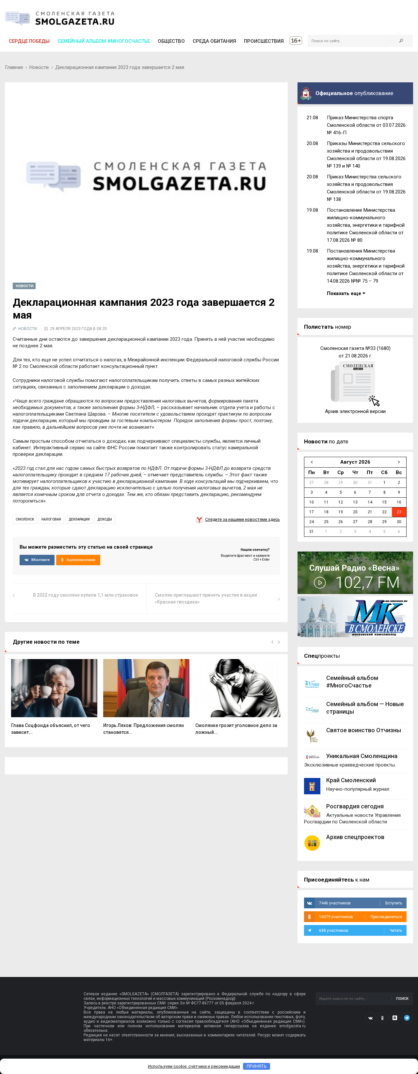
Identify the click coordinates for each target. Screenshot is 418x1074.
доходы (104, 519)
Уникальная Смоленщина (361, 755)
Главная (14, 67)
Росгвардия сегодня (355, 806)
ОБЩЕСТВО (171, 41)
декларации (79, 519)
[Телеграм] (406, 1017)
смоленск (25, 519)
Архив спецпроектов (355, 837)
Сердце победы (29, 41)
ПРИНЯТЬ (257, 1066)
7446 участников (360, 903)
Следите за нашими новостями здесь (242, 519)
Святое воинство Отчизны (363, 730)
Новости (39, 67)
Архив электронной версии (355, 411)
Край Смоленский (351, 780)
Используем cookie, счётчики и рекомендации (194, 1066)
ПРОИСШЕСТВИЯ (264, 41)
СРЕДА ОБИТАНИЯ (214, 41)
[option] (54, 700)
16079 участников (360, 917)
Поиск (402, 999)
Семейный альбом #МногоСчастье (103, 41)
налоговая (51, 519)
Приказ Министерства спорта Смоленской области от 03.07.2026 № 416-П (366, 125)
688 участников (360, 930)
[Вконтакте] (370, 1017)
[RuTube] (394, 1017)
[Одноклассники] (382, 1017)
